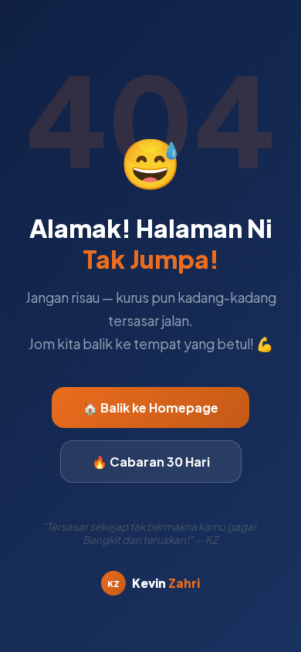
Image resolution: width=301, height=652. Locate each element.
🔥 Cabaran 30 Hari (151, 461)
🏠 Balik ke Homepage (150, 407)
